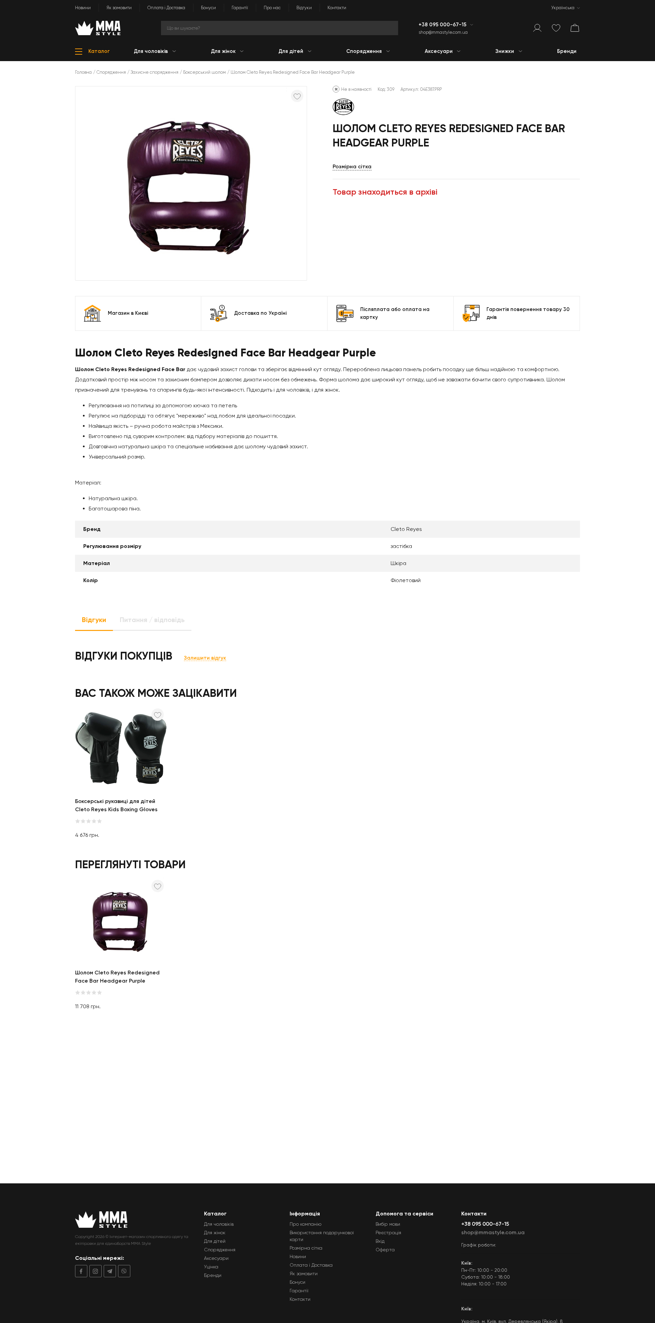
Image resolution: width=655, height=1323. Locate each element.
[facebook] (81, 1271)
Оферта (385, 1249)
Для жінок (214, 1232)
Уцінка (211, 1266)
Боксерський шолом (204, 72)
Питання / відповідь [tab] (152, 620)
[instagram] (94, 1271)
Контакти (337, 7)
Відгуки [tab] (94, 620)
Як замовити (119, 7)
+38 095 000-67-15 (443, 25)
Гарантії (240, 7)
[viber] (123, 1271)
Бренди (212, 1275)
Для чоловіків (219, 1224)
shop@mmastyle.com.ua (443, 32)
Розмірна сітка (352, 166)
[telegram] (109, 1271)
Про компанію (305, 1224)
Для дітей (214, 1241)
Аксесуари (216, 1258)
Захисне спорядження (154, 72)
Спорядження (111, 72)
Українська (562, 7)
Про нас (272, 7)
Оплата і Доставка (166, 7)
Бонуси (208, 7)
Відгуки (304, 7)
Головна (83, 72)
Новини (83, 7)
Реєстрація (388, 1232)
